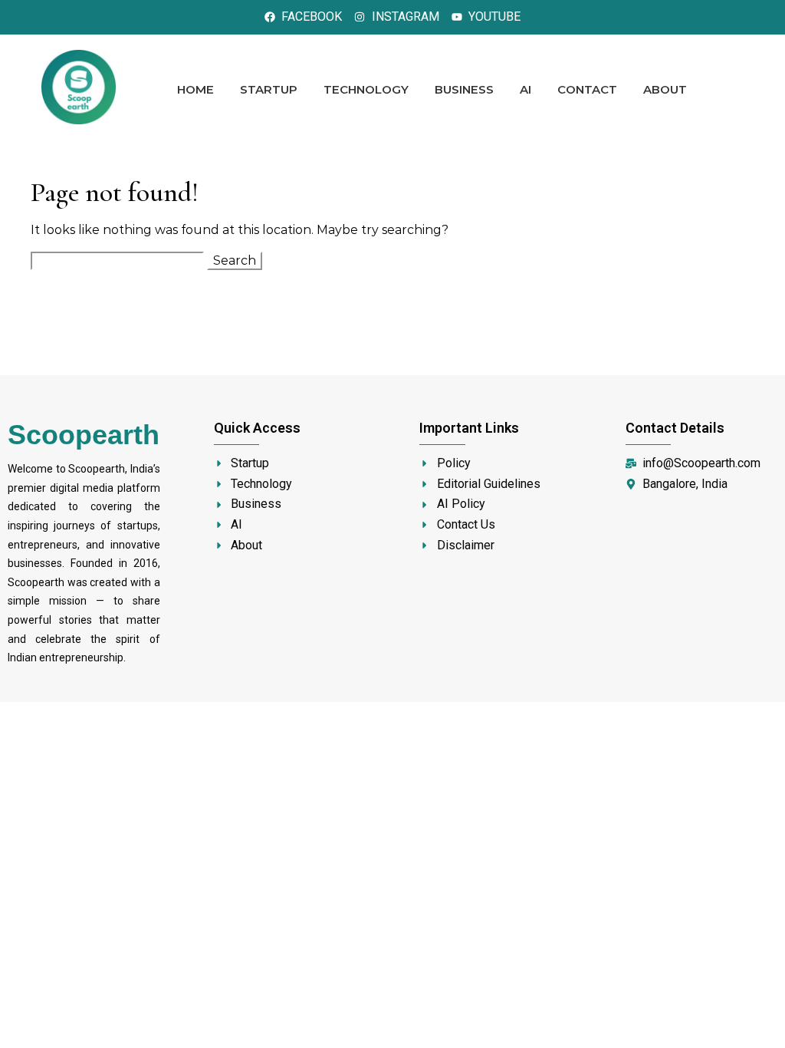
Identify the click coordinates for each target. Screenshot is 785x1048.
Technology (366, 89)
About (665, 89)
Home (195, 89)
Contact (587, 89)
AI (525, 89)
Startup (268, 89)
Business (464, 89)
